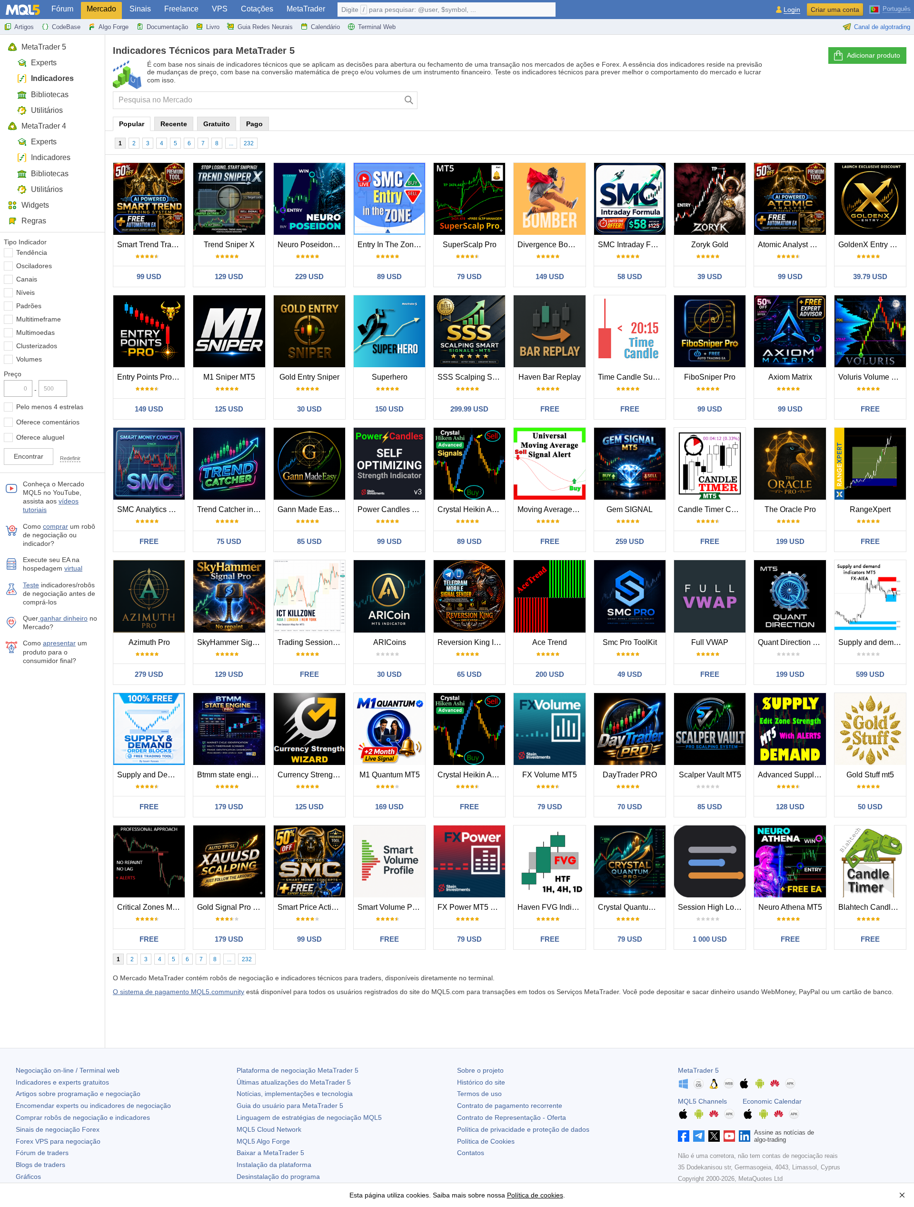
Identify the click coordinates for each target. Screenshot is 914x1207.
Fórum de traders (42, 1153)
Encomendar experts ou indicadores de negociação (93, 1105)
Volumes (29, 359)
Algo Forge (114, 26)
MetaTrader (306, 9)
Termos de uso (479, 1093)
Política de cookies (535, 1195)
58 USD (629, 276)
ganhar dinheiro (63, 618)
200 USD (550, 674)
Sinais (140, 9)
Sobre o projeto (480, 1070)
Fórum (62, 9)
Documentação (167, 26)
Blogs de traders (40, 1164)
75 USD (229, 541)
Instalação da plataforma (274, 1164)
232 (249, 143)
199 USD (790, 541)
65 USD (469, 674)
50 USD (870, 807)
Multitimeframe (38, 319)
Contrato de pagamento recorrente (509, 1105)
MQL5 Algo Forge (263, 1141)
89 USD (389, 276)
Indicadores (52, 78)
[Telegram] (699, 1136)
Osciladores (34, 266)
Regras (33, 221)
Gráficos (28, 1176)
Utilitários (47, 110)
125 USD (229, 409)
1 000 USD (710, 939)
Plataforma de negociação (297, 1070)
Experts (44, 63)
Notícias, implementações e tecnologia (295, 1093)
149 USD (550, 276)
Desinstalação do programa (278, 1176)
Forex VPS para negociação (58, 1141)
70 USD (629, 807)
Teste (31, 585)
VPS (220, 9)
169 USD (389, 807)
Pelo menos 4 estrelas (49, 407)
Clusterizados (36, 346)
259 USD (630, 541)
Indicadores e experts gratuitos (62, 1082)
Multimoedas (35, 332)
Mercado (101, 9)
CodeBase (66, 26)
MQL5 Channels (702, 1101)
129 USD (229, 276)
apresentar (59, 643)
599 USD (870, 674)
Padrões (28, 306)
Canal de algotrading (882, 26)
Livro (212, 26)
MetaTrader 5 (43, 47)
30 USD (309, 409)
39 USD (709, 276)
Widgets (35, 205)
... (231, 143)
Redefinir (70, 458)
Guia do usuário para (290, 1105)
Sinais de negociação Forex (57, 1129)
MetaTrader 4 (43, 126)
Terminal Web (377, 26)
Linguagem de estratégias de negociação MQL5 (309, 1117)
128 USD (790, 807)
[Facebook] (683, 1136)
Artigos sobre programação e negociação (78, 1093)
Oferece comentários (47, 422)
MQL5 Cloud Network (269, 1129)
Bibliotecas (50, 95)
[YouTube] (729, 1136)
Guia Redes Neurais (265, 26)
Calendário (325, 26)
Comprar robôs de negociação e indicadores (83, 1117)
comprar (55, 526)
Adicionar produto (873, 55)
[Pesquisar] (409, 100)
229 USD (309, 276)
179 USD (229, 807)
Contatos (470, 1153)
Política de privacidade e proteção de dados (523, 1129)
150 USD (389, 409)
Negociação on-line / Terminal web (67, 1070)
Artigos (24, 26)
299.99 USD (469, 409)
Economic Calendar (772, 1101)
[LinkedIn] (744, 1136)
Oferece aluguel (40, 437)
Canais (26, 279)
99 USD (149, 276)
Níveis (25, 292)
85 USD (309, 541)
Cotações (257, 9)
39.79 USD (870, 276)
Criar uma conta (835, 9)
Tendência (31, 252)
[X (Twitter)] (714, 1136)
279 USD (149, 674)
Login (792, 9)
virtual (73, 568)
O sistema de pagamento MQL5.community (178, 992)
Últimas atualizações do (294, 1082)
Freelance (181, 9)
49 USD (629, 674)
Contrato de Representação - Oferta (511, 1117)
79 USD (469, 276)
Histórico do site (481, 1082)
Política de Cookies (486, 1141)
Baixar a (270, 1153)
